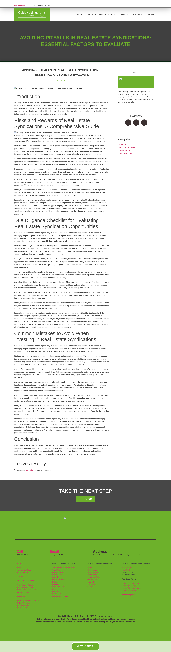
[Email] (53, 545)
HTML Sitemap (22, 572)
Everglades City (93, 577)
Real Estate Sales (127, 147)
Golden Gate (92, 579)
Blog (19, 567)
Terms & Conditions (24, 570)
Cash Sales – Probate (25, 587)
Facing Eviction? (23, 592)
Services (124, 14)
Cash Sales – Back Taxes (26, 590)
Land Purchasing (23, 605)
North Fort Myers (58, 594)
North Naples (92, 570)
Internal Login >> (128, 595)
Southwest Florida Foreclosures (101, 14)
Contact (150, 14)
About (79, 14)
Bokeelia (55, 584)
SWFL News (124, 150)
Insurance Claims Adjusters (132, 583)
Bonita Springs (57, 572)
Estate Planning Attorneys (131, 588)
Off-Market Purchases (25, 608)
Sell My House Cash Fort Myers (64, 567)
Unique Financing (23, 603)
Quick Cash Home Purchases (28, 601)
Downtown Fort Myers (60, 596)
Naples (89, 567)
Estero (54, 582)
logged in (30, 470)
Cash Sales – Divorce (25, 585)
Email (54, 551)
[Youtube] (144, 122)
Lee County (126, 570)
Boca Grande (57, 591)
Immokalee (91, 582)
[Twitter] (136, 122)
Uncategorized (125, 153)
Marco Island (92, 575)
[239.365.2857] (15, 2)
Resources (137, 14)
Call (20, 551)
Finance (122, 144)
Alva (54, 589)
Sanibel (55, 577)
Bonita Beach (57, 575)
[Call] (20, 545)
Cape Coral (56, 570)
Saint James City (58, 587)
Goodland (90, 587)
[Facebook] (128, 122)
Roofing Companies (129, 590)
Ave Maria (91, 584)
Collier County (127, 567)
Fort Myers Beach (58, 579)
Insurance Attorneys (129, 586)
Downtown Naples (93, 572)
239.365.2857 (19, 5)
